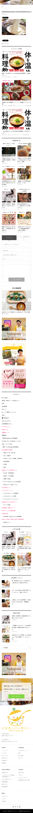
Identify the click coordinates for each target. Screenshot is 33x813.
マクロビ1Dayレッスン (7, 779)
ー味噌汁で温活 (6, 478)
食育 (3, 403)
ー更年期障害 (6, 461)
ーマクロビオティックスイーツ (10, 499)
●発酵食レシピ (5, 432)
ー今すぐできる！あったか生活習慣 (12, 481)
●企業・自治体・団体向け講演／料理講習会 (13, 519)
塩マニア (4, 409)
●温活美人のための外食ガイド (9, 502)
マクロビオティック (22, 750)
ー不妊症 (5, 464)
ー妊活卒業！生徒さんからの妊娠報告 (12, 516)
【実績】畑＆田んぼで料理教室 (10, 438)
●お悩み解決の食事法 (7, 449)
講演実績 (4, 763)
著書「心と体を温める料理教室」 (11, 447)
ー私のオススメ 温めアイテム (10, 484)
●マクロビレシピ (6, 426)
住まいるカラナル (6, 421)
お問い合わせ (21, 772)
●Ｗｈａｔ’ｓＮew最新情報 (8, 510)
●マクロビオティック (7, 490)
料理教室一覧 (5, 772)
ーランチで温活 (6, 504)
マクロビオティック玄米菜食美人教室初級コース (8, 776)
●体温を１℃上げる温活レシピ (9, 470)
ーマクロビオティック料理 (9, 496)
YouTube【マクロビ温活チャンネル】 (11, 441)
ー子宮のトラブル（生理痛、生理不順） (13, 458)
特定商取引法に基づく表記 (24, 780)
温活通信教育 (5, 786)
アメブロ (4, 798)
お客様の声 (4, 760)
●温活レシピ (5, 429)
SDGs (3, 415)
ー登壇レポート (6, 522)
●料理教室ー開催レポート (8, 507)
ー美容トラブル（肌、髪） (9, 452)
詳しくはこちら (16, 696)
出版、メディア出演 (7, 444)
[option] (16, 302)
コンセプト (4, 753)
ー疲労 (4, 467)
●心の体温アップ (6, 487)
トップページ (5, 750)
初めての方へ (5, 758)
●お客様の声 (5, 513)
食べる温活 (4, 397)
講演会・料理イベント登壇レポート (11, 400)
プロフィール (5, 755)
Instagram (4, 801)
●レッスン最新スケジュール (9, 412)
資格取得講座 (5, 781)
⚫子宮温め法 (5, 418)
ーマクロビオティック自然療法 (10, 493)
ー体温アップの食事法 (8, 476)
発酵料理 (4, 435)
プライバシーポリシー (23, 777)
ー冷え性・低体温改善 (8, 473)
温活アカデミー (5, 784)
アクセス (20, 775)
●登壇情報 (4, 406)
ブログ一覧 (4, 796)
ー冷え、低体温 (6, 455)
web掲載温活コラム (7, 423)
